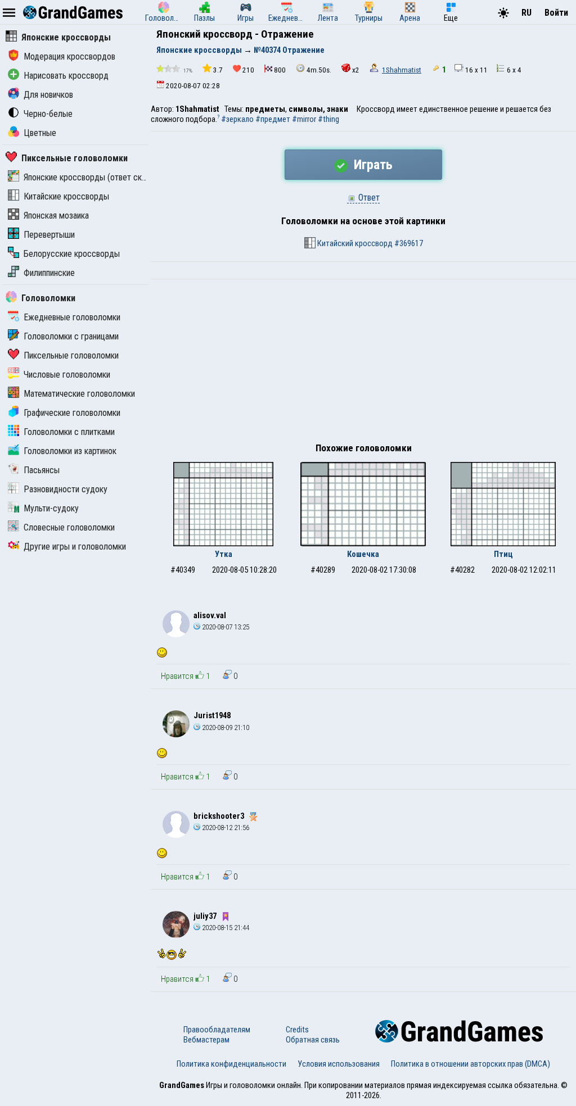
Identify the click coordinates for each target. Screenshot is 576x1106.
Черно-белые (48, 113)
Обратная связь (313, 1040)
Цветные (40, 133)
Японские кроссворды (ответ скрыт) (91, 177)
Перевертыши (49, 234)
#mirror (304, 119)
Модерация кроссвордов (69, 56)
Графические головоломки (72, 412)
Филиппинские (49, 273)
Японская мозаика (56, 215)
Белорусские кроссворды (72, 253)
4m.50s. (319, 70)
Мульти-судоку (51, 508)
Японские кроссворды (66, 37)
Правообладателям (216, 1030)
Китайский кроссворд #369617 (369, 243)
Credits (297, 1030)
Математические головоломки (79, 393)
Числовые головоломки (67, 374)
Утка (223, 554)
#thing (328, 119)
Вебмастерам (206, 1040)
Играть (371, 165)
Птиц (503, 554)
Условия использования (339, 1064)
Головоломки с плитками (69, 432)
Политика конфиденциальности (231, 1064)
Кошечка (363, 554)
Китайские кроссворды (66, 196)
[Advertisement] (363, 363)
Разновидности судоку (65, 489)
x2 (355, 70)
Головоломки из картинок (70, 451)
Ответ (368, 197)
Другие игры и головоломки (75, 546)
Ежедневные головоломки (72, 317)
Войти (556, 12)
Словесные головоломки (69, 527)
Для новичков (48, 94)
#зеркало (237, 119)
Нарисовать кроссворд (66, 75)
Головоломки (48, 298)
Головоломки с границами (71, 336)
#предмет (272, 119)
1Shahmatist (401, 70)
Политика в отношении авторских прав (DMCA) (470, 1064)
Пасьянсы (42, 470)
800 (280, 70)
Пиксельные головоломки (74, 158)
